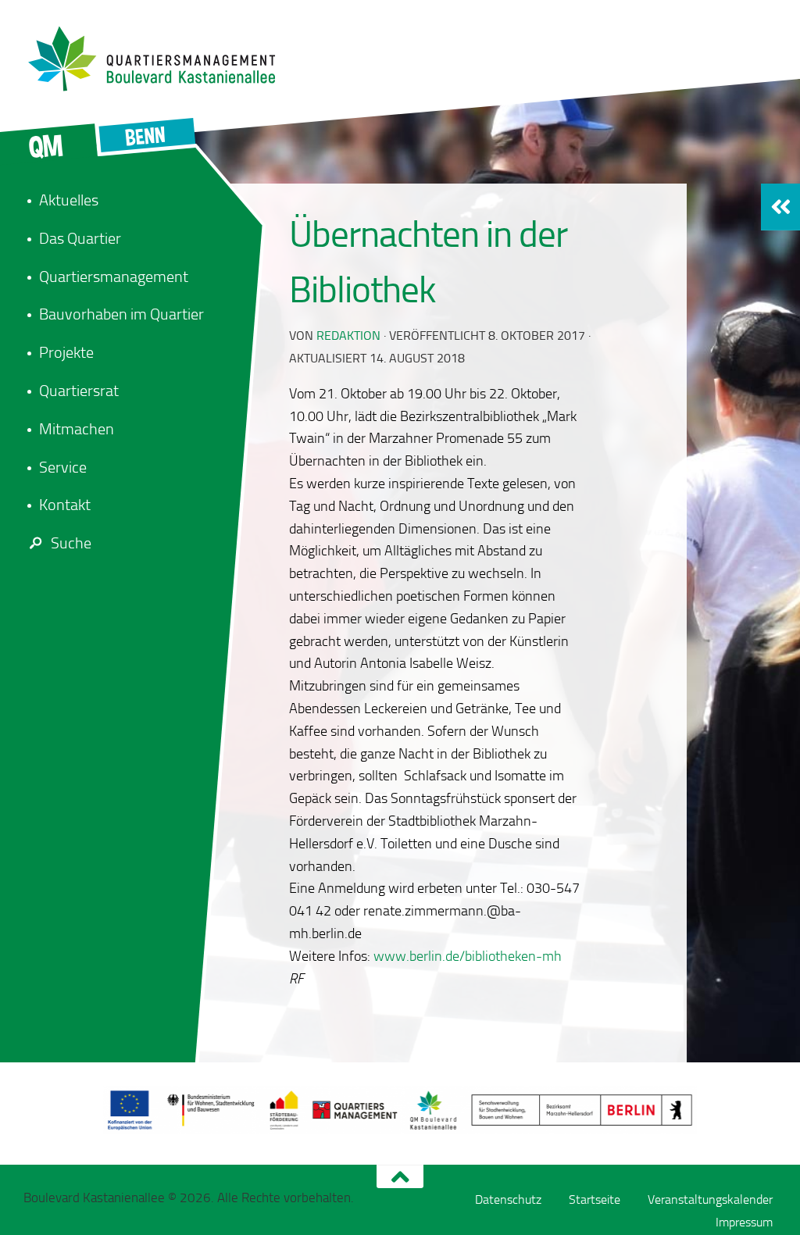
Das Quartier (80, 238)
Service (63, 467)
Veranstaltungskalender (710, 1199)
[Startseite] (160, 59)
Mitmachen (76, 428)
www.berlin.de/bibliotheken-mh (467, 956)
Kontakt (65, 504)
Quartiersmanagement (113, 276)
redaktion (348, 335)
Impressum (744, 1222)
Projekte (66, 352)
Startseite (594, 1199)
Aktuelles (68, 200)
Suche (71, 543)
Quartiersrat (79, 390)
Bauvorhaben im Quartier (121, 314)
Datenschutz (508, 1199)
